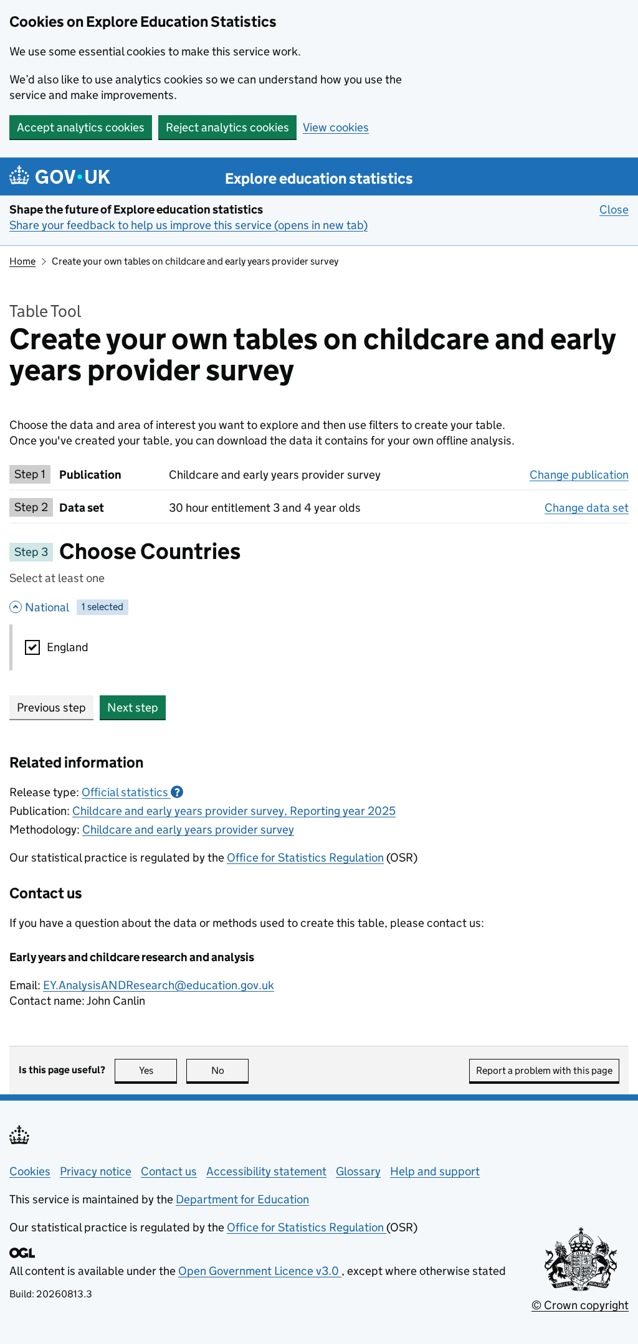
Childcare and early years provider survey (188, 829)
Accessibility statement (266, 1171)
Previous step (51, 707)
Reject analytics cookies (227, 127)
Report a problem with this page (544, 1070)
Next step (132, 707)
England (67, 647)
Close (614, 209)
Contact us (169, 1171)
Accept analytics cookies (81, 127)
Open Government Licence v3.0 (259, 1271)
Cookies (29, 1171)
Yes (158, 1070)
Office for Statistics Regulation (305, 857)
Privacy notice (95, 1171)
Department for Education (242, 1199)
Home (22, 261)
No (230, 1070)
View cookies (336, 127)
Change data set (587, 507)
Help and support (435, 1171)
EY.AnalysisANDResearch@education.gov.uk (158, 985)
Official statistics (131, 792)
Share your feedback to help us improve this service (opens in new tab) (188, 225)
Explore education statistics (319, 178)
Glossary (358, 1171)
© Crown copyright (580, 1305)
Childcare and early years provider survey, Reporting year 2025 (234, 811)
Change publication (579, 475)
